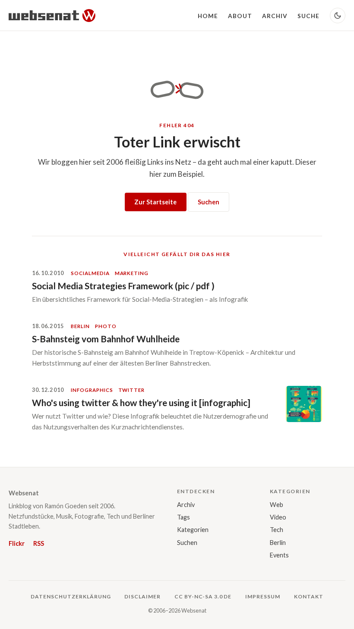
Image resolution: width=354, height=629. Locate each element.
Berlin (278, 542)
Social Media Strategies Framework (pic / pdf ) (123, 285)
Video (278, 517)
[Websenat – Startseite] (52, 15)
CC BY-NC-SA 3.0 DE (202, 596)
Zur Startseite (155, 202)
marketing (132, 273)
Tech (276, 529)
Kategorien (193, 529)
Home (208, 16)
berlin (80, 326)
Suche (308, 16)
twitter (131, 390)
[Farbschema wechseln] (337, 15)
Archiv (275, 16)
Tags (183, 517)
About (240, 16)
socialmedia (90, 273)
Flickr (17, 543)
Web (276, 504)
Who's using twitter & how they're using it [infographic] (141, 402)
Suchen (208, 202)
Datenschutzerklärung (71, 596)
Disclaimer (142, 596)
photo (106, 326)
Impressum (262, 596)
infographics (92, 390)
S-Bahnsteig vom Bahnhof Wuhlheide (106, 338)
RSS (38, 543)
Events (279, 555)
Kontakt (308, 596)
